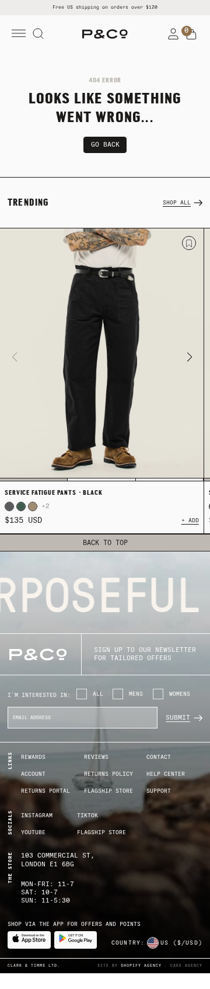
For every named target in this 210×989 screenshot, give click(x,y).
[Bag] (191, 34)
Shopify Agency (141, 965)
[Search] (39, 34)
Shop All (177, 202)
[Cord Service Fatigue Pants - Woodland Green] (21, 506)
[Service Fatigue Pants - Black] (102, 354)
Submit (178, 717)
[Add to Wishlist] (189, 243)
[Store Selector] (153, 943)
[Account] (173, 34)
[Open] (19, 34)
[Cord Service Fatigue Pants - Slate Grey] (9, 506)
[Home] (105, 34)
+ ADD (190, 520)
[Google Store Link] (75, 940)
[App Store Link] (29, 940)
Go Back (105, 144)
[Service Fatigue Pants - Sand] (32, 506)
